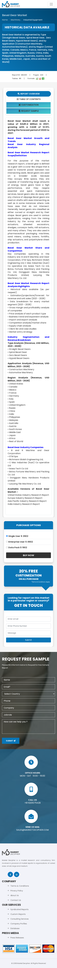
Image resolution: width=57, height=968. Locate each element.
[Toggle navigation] (51, 4)
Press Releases (17, 937)
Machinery (15, 19)
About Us (14, 895)
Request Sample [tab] (29, 111)
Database (14, 928)
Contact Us (15, 900)
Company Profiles (18, 923)
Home (5, 19)
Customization (29, 104)
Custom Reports (18, 914)
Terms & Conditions (19, 886)
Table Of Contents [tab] (29, 99)
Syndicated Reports (19, 909)
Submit (10, 740)
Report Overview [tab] (29, 93)
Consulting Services (19, 919)
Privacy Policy (16, 890)
